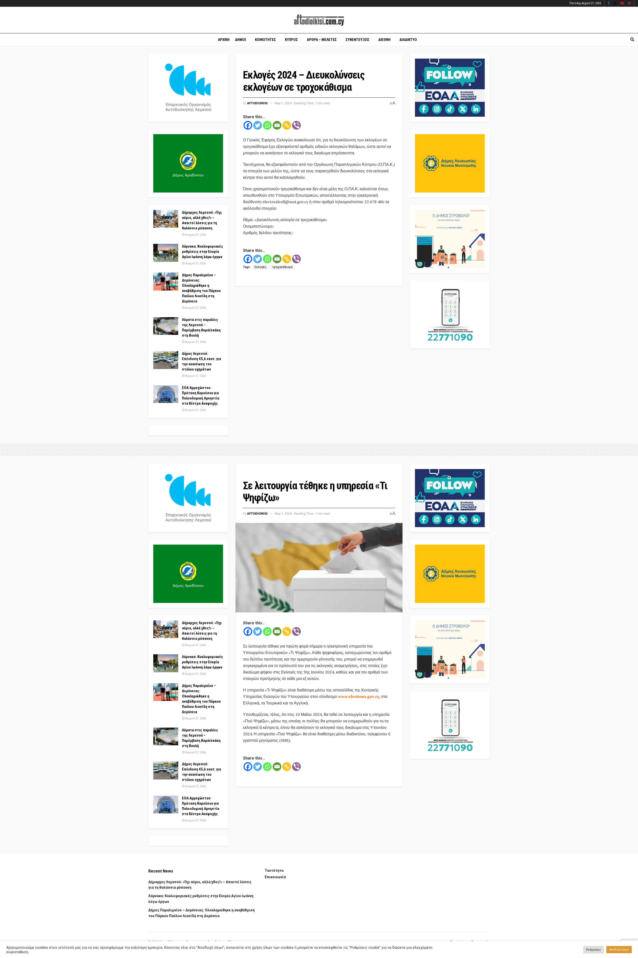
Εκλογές (260, 267)
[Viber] (296, 125)
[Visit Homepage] (319, 20)
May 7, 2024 (283, 103)
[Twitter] (257, 125)
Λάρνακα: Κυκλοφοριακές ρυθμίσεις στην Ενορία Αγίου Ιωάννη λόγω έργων (202, 251)
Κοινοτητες (265, 39)
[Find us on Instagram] (629, 3)
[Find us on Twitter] (615, 3)
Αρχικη (224, 39)
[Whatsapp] (267, 125)
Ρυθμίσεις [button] (593, 950)
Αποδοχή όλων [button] (619, 949)
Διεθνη (384, 39)
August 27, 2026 (195, 234)
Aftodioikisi (257, 103)
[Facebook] (247, 125)
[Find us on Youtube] (622, 3)
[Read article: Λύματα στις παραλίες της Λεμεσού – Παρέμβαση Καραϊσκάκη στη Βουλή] (165, 326)
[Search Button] (632, 39)
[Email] (277, 125)
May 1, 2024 (283, 513)
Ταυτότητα (274, 870)
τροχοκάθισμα (282, 267)
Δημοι (240, 39)
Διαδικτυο (408, 39)
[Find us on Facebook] (609, 3)
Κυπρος (291, 39)
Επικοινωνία (275, 877)
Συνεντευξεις (357, 39)
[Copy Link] (286, 125)
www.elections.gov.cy (358, 696)
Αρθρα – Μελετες (322, 39)
